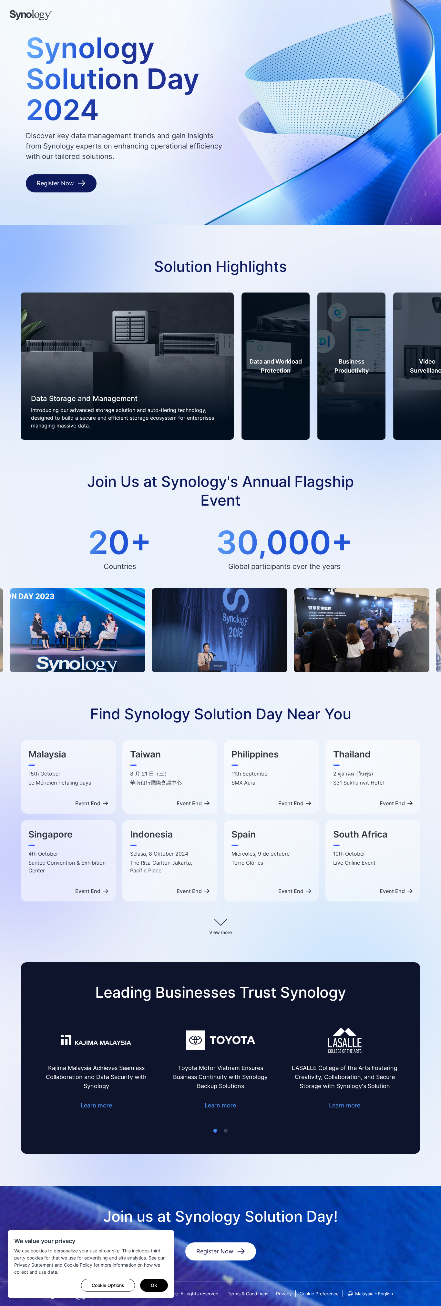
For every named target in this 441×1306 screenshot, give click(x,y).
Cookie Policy (78, 1265)
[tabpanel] (127, 366)
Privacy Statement (33, 1265)
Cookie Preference (319, 1293)
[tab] (215, 1131)
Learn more (96, 1105)
